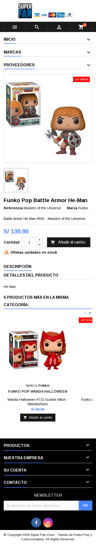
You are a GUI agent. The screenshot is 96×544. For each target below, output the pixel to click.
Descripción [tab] (17, 266)
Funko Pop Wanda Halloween (37, 391)
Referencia (13, 208)
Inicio (10, 39)
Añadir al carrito (68, 242)
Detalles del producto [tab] (31, 275)
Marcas (12, 52)
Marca (72, 208)
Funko (83, 208)
